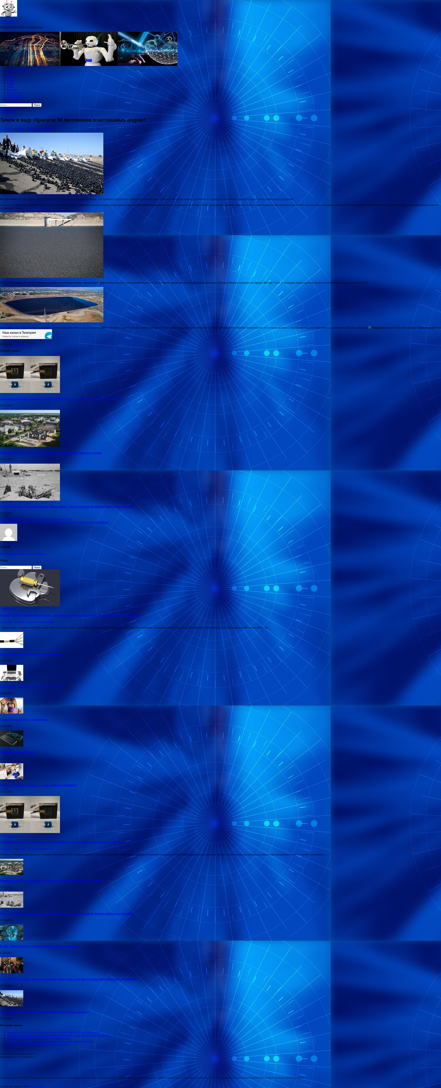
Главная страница (17, 70)
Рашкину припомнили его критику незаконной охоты (38, 1038)
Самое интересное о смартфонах (24, 719)
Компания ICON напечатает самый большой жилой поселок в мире (51, 452)
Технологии (14, 92)
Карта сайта (14, 98)
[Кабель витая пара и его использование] (11, 647)
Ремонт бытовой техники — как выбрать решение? (38, 785)
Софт (10, 86)
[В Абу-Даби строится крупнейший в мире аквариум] (11, 939)
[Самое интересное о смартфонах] (11, 712)
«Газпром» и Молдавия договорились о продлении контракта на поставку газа (53, 1032)
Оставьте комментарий (40, 128)
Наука (10, 80)
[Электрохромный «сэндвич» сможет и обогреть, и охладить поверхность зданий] (30, 392)
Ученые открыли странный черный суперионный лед (38, 1044)
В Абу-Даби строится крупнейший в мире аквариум (39, 946)
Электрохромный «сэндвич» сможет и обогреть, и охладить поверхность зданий (60, 399)
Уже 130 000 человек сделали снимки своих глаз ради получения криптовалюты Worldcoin (68, 979)
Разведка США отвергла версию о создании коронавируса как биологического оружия (58, 1035)
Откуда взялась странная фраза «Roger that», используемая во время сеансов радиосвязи (67, 506)
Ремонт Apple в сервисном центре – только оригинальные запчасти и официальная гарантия (70, 615)
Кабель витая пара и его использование (30, 654)
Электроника (14, 95)
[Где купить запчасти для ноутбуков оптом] (11, 679)
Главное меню (8, 108)
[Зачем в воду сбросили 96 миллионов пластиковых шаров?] (11, 1005)
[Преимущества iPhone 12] (11, 745)
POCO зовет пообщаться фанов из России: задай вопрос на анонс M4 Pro (50, 1041)
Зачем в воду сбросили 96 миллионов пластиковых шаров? (44, 1012)
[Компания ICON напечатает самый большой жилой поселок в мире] (30, 446)
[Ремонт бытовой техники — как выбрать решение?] (11, 778)
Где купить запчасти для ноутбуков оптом (31, 686)
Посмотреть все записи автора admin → (23, 553)
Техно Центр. (8, 21)
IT (8, 74)
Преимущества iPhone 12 (18, 752)
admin (21, 128)
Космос (11, 77)
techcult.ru (18, 344)
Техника (12, 89)
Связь (10, 83)
